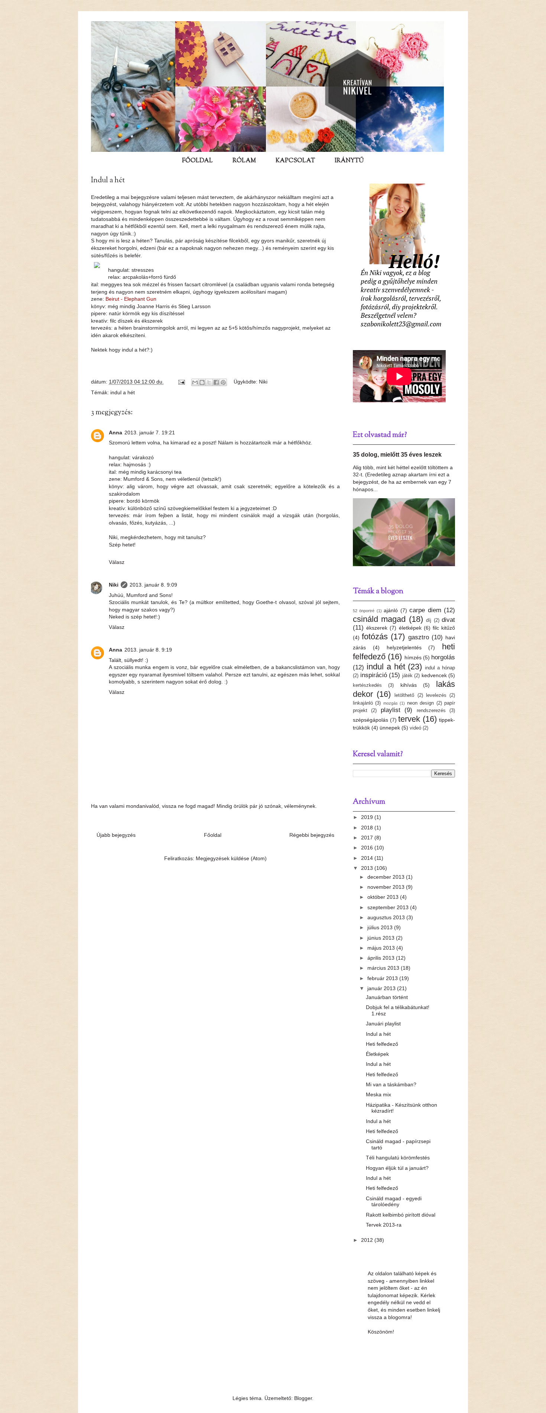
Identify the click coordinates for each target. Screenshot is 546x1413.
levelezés (436, 695)
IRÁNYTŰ (349, 161)
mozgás (390, 703)
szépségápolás (370, 720)
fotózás (375, 636)
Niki (263, 382)
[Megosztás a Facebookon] (216, 382)
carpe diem (425, 610)
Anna (115, 432)
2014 (367, 858)
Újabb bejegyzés (116, 835)
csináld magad (379, 619)
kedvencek (434, 675)
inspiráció (373, 675)
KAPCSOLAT (295, 161)
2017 (367, 838)
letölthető (404, 695)
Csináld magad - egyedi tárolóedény (394, 1201)
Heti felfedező (382, 1044)
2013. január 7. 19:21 (149, 432)
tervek (409, 719)
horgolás (443, 657)
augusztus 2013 (386, 917)
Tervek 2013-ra (384, 1225)
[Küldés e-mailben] (195, 382)
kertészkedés (367, 685)
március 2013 (384, 968)
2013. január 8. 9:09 (153, 585)
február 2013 (383, 978)
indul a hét (122, 392)
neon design (420, 703)
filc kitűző (444, 628)
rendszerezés (431, 710)
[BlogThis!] (202, 382)
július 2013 (380, 927)
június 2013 (381, 938)
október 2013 (383, 897)
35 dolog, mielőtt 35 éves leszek (397, 454)
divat (448, 619)
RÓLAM (244, 161)
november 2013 (386, 887)
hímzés (413, 657)
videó (415, 728)
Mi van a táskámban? (391, 1084)
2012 (367, 1240)
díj (428, 620)
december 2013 (386, 877)
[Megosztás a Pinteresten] (223, 382)
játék (407, 675)
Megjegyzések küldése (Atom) (231, 858)
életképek (410, 628)
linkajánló (363, 703)
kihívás (408, 685)
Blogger (303, 1398)
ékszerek (376, 628)
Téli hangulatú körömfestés (398, 1158)
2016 (367, 848)
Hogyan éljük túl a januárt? (397, 1168)
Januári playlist (383, 1024)
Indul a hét (378, 1034)
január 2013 (382, 988)
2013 (367, 868)
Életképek (377, 1054)
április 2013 (381, 958)
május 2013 (381, 948)
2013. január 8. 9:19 (148, 650)
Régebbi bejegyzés (311, 835)
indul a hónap (440, 667)
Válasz (116, 562)
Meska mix (378, 1094)
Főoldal (212, 835)
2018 (367, 827)
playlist (390, 710)
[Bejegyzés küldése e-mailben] (181, 382)
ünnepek (390, 728)
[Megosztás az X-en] (209, 382)
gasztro (418, 637)
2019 (367, 817)
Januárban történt (387, 997)
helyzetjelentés (404, 647)
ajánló (391, 610)
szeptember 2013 (388, 907)
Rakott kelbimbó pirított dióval (400, 1215)
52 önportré (363, 610)
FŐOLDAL (197, 161)
